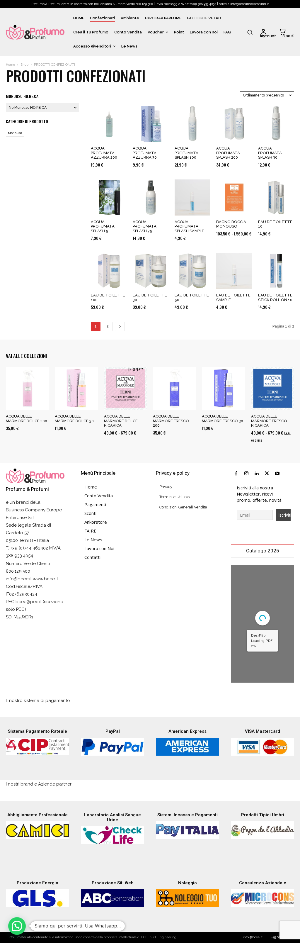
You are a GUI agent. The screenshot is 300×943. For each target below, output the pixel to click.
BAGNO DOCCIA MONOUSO (231, 224)
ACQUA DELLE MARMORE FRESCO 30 (222, 418)
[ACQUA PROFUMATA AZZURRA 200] (109, 124)
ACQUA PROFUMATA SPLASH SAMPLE (189, 226)
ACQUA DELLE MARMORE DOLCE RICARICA (121, 421)
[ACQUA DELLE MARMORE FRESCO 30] (223, 388)
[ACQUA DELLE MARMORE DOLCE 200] (27, 388)
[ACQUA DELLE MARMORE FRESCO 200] (174, 388)
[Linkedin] (256, 474)
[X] (267, 474)
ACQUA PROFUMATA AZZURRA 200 (104, 153)
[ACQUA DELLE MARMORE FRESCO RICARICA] (272, 388)
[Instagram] (246, 474)
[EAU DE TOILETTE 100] (109, 271)
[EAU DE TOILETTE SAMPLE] (234, 271)
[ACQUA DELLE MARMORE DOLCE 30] (76, 388)
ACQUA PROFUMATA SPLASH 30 (270, 153)
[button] (250, 32)
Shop (24, 65)
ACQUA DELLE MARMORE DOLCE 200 (26, 418)
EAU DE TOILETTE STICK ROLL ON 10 (275, 297)
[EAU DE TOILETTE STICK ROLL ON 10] (276, 271)
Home (10, 65)
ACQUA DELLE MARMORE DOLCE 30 (74, 418)
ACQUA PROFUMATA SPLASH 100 (186, 153)
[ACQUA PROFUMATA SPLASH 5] (109, 197)
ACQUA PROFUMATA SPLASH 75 (144, 226)
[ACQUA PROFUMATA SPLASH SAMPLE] (193, 197)
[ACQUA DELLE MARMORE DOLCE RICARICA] (125, 388)
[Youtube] (277, 474)
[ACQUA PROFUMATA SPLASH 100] (193, 124)
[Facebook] (236, 474)
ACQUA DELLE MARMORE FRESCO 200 (171, 421)
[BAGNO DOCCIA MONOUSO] (234, 197)
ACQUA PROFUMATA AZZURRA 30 (145, 153)
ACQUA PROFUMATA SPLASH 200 (228, 153)
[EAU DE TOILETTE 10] (276, 197)
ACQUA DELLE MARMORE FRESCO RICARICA (269, 421)
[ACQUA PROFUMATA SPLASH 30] (276, 124)
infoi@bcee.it (252, 937)
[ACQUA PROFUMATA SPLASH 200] (234, 124)
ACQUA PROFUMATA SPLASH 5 (103, 226)
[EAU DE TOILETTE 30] (151, 271)
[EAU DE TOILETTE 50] (193, 271)
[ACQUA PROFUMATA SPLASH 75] (151, 197)
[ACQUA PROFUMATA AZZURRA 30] (151, 124)
